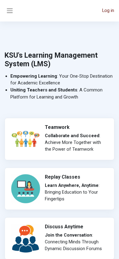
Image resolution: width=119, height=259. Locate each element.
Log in (108, 10)
